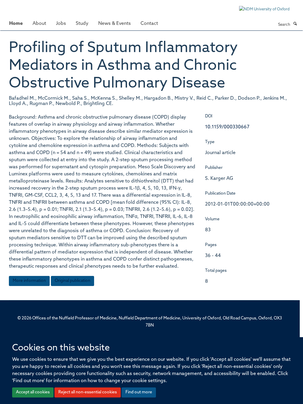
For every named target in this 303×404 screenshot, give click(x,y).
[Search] (295, 24)
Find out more (138, 392)
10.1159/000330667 (227, 127)
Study (82, 23)
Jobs (61, 23)
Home (16, 23)
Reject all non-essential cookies (87, 392)
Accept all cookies (33, 392)
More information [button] (29, 281)
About (39, 23)
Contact (149, 23)
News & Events (114, 23)
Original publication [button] (72, 281)
